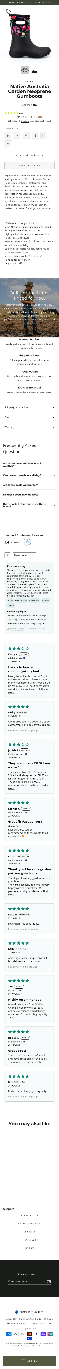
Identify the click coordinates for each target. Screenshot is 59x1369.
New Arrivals (29, 1239)
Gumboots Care (29, 1215)
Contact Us (29, 1231)
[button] (12, 113)
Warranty (10, 426)
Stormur (29, 81)
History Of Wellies (16, 1323)
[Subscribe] (48, 1281)
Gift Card (29, 1247)
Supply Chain (29, 1328)
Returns (48, 1319)
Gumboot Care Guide (30, 1319)
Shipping (25, 121)
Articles (33, 1323)
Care (7, 417)
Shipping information (16, 407)
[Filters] (8, 555)
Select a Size (11, 128)
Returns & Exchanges (29, 1223)
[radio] (8, 135)
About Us (11, 1319)
